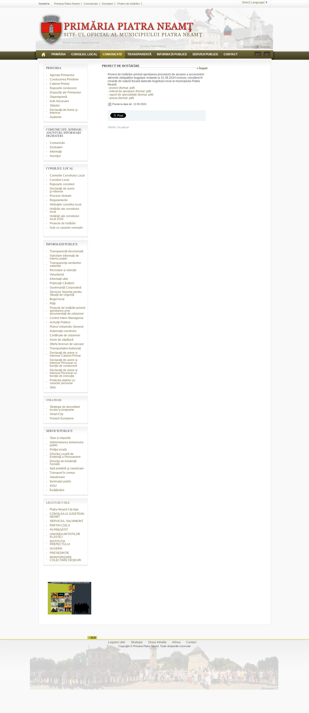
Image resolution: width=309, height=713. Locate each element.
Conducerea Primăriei (64, 79)
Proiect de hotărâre (128, 3)
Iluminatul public (60, 481)
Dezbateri (107, 3)
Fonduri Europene (62, 418)
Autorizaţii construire (63, 331)
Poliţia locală (58, 449)
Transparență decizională (66, 251)
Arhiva (176, 642)
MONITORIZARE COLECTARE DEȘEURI (66, 559)
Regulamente (59, 200)
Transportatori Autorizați (65, 348)
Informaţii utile (59, 278)
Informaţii (56, 151)
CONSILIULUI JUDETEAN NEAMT (67, 515)
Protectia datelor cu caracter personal (62, 382)
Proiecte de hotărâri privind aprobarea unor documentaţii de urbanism (67, 310)
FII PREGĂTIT (59, 529)
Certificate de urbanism (65, 335)
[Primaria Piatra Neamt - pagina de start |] (44, 54)
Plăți (53, 303)
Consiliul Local (59, 179)
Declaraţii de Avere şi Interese (63, 111)
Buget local (57, 299)
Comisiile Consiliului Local (67, 175)
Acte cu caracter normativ (66, 227)
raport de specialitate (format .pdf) (131, 94)
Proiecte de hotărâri (63, 223)
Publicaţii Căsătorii (62, 283)
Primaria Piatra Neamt (67, 3)
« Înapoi (202, 68)
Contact (191, 642)
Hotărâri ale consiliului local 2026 (64, 217)
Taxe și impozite (60, 438)
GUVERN (56, 548)
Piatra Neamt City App (64, 509)
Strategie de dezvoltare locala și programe (65, 408)
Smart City (56, 414)
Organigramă (58, 96)
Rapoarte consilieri (62, 184)
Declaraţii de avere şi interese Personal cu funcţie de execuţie (63, 373)
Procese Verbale (60, 195)
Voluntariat (57, 274)
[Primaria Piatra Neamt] (120, 30)
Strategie (137, 642)
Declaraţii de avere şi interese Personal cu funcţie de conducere (63, 363)
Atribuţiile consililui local (65, 204)
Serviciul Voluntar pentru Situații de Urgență (66, 293)
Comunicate (91, 3)
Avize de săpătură (61, 339)
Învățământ (57, 490)
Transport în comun (62, 472)
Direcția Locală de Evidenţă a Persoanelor (65, 455)
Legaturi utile (116, 642)
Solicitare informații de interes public (64, 257)
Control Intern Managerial (66, 318)
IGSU (53, 485)
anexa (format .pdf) (121, 98)
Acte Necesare (59, 101)
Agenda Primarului (62, 75)
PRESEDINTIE (59, 552)
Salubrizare (57, 477)
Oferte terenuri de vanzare (67, 344)
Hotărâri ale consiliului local (64, 210)
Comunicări (57, 142)
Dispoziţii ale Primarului (65, 92)
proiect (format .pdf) (122, 88)
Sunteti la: (44, 3)
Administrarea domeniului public (67, 444)
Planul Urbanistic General (67, 326)
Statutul (55, 105)
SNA (53, 387)
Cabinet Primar (60, 83)
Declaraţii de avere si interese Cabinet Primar (65, 354)
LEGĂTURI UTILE (58, 502)
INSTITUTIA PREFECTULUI (60, 543)
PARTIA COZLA (60, 525)
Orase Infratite (157, 642)
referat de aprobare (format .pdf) (130, 91)
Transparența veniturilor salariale (65, 264)
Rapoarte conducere (63, 88)
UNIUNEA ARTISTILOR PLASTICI (65, 535)
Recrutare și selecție (63, 270)
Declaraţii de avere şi (62, 190)
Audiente (56, 117)
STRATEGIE (54, 400)
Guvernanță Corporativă (65, 287)
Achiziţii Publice (60, 322)
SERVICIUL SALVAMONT (66, 521)
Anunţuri (55, 156)
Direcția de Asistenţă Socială (63, 463)
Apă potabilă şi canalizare (67, 468)
